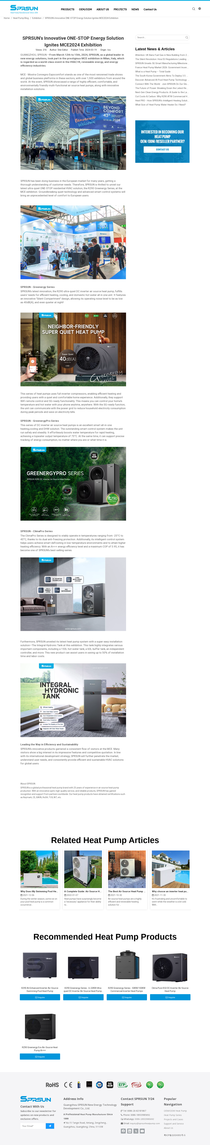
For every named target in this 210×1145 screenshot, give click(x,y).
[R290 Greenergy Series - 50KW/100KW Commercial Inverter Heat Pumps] (127, 964)
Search (186, 37)
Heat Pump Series (173, 1115)
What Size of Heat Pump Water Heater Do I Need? (160, 104)
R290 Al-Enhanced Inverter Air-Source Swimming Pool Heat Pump (39, 989)
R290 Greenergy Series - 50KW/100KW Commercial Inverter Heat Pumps (126, 989)
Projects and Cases (173, 1119)
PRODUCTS (67, 9)
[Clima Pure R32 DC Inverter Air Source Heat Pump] (170, 964)
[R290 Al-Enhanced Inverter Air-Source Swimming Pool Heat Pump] (40, 964)
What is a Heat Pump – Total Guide (152, 71)
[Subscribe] (50, 1126)
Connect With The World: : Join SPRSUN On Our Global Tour (165, 84)
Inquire (41, 997)
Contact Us (150, 9)
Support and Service (174, 1123)
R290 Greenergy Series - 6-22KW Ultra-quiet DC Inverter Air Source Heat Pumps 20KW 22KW (83, 990)
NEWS (135, 9)
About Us (168, 1127)
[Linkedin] (129, 1131)
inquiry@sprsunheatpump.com (145, 1123)
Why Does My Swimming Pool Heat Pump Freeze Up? (39, 891)
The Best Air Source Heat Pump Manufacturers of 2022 (127, 891)
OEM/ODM (85, 9)
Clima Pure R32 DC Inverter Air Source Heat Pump (170, 989)
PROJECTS (120, 9)
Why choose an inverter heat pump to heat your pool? (171, 891)
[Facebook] (123, 1131)
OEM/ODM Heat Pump (175, 1110)
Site (109, 50)
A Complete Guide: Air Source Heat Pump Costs (83, 891)
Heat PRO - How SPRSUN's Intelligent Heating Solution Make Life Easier (171, 100)
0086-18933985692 (144, 1119)
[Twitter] (135, 1131)
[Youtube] (142, 1131)
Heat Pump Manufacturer (93, 1114)
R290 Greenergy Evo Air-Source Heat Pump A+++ (40, 1049)
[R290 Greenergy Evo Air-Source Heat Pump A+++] (40, 1024)
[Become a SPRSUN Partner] (162, 141)
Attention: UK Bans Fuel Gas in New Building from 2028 (162, 55)
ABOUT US (103, 9)
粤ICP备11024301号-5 (174, 1135)
